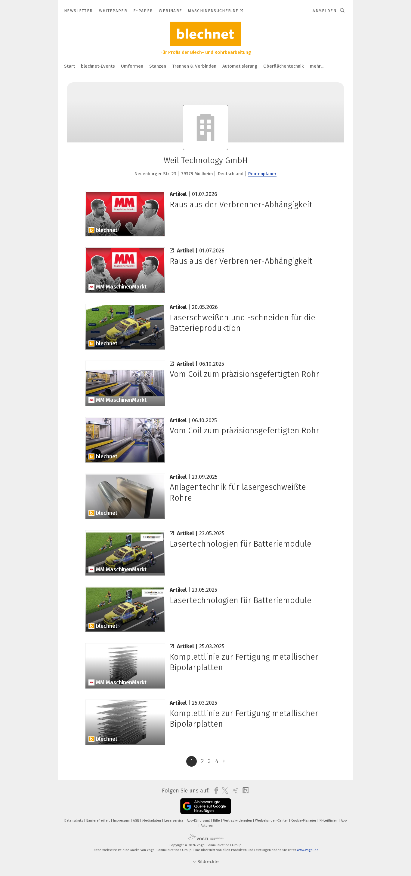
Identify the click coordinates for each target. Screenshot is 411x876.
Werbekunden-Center (272, 821)
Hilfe (217, 821)
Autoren (207, 826)
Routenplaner (262, 173)
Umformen (132, 66)
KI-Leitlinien (329, 821)
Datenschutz (74, 821)
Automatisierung (239, 66)
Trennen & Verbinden (194, 66)
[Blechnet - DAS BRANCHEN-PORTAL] (69, 65)
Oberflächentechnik (283, 66)
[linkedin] (244, 791)
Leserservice (174, 821)
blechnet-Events (98, 66)
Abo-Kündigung (199, 821)
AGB (136, 821)
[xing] (234, 791)
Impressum (122, 821)
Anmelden (324, 10)
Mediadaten (152, 821)
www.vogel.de (308, 850)
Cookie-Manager (304, 821)
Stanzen (157, 66)
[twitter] (223, 790)
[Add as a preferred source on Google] (205, 806)
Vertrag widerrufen (238, 821)
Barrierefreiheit (98, 821)
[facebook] (215, 790)
